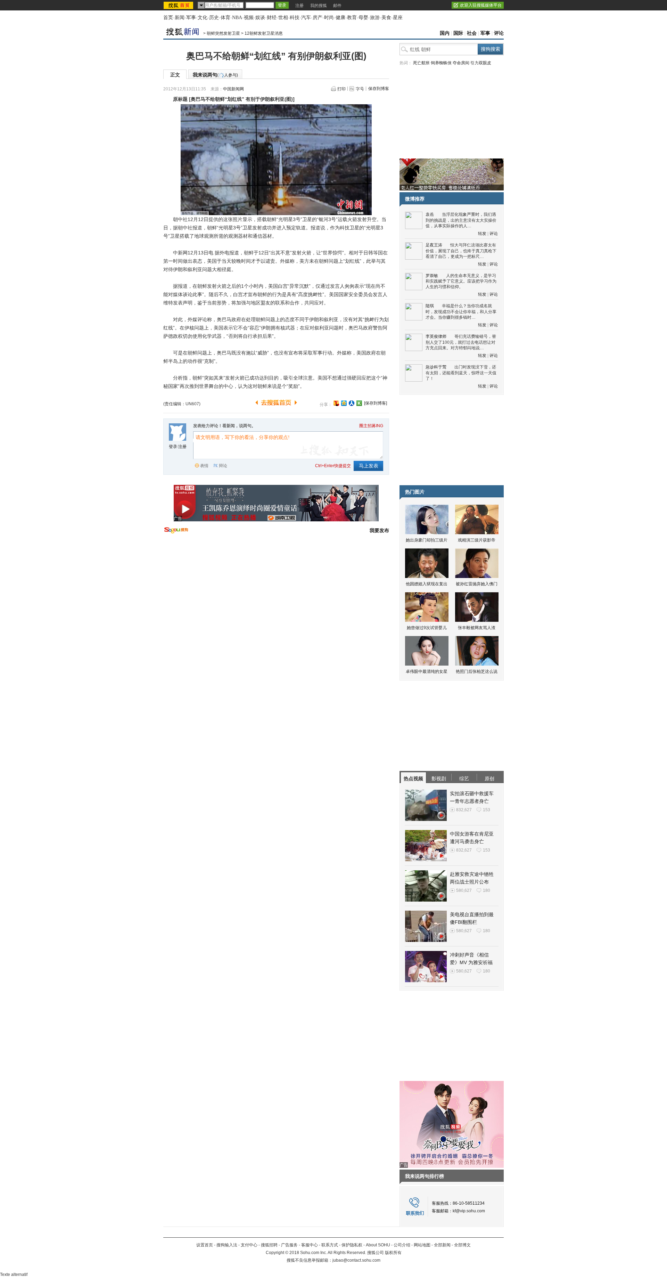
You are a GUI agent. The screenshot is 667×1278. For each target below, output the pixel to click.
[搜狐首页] (179, 5)
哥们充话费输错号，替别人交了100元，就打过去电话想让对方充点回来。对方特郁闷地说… (461, 342)
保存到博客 (378, 88)
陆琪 (430, 305)
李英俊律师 (436, 336)
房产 (317, 17)
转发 (482, 233)
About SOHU (378, 1245)
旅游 (375, 17)
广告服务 (289, 1245)
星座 (398, 17)
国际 (458, 33)
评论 (499, 33)
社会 (472, 33)
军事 (191, 17)
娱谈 (260, 17)
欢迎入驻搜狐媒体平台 (481, 5)
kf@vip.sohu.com (469, 1210)
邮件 (337, 5)
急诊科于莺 (436, 367)
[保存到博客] (375, 403)
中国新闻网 (233, 89)
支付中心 (249, 1245)
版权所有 (393, 1252)
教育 (352, 17)
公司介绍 (402, 1245)
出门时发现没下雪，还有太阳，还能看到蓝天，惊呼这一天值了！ (461, 373)
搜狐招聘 (269, 1245)
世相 (283, 17)
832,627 (464, 809)
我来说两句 (215, 75)
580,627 (464, 890)
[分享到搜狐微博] (336, 403)
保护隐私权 (351, 1245)
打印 (341, 89)
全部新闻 (442, 1245)
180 (486, 890)
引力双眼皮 (480, 62)
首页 (168, 17)
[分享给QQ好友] (344, 403)
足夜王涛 (434, 245)
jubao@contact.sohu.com (356, 1260)
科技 (294, 17)
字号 (360, 89)
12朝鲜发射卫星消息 (264, 33)
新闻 (179, 17)
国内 (445, 33)
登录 (173, 446)
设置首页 (204, 1245)
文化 (202, 17)
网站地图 (422, 1245)
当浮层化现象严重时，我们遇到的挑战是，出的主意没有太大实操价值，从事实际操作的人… (461, 220)
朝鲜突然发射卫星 (223, 33)
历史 (214, 17)
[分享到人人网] (351, 403)
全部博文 (462, 1245)
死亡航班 (421, 62)
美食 (386, 17)
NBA (237, 17)
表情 (204, 465)
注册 (299, 5)
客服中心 (309, 1245)
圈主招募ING (371, 425)
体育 (225, 17)
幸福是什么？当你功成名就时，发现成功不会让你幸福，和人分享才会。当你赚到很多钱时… (461, 311)
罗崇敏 (432, 275)
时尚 (329, 17)
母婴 (363, 17)
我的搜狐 (318, 5)
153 (486, 809)
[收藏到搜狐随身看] (359, 403)
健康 (340, 17)
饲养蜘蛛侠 (441, 62)
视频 (249, 17)
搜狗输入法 (226, 1245)
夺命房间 (461, 62)
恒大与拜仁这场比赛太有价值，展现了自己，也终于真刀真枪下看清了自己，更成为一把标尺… (461, 251)
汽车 (306, 17)
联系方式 (329, 1245)
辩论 (223, 465)
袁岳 (430, 214)
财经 (272, 17)
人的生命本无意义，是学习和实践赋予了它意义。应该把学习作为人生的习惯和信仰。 (461, 281)
